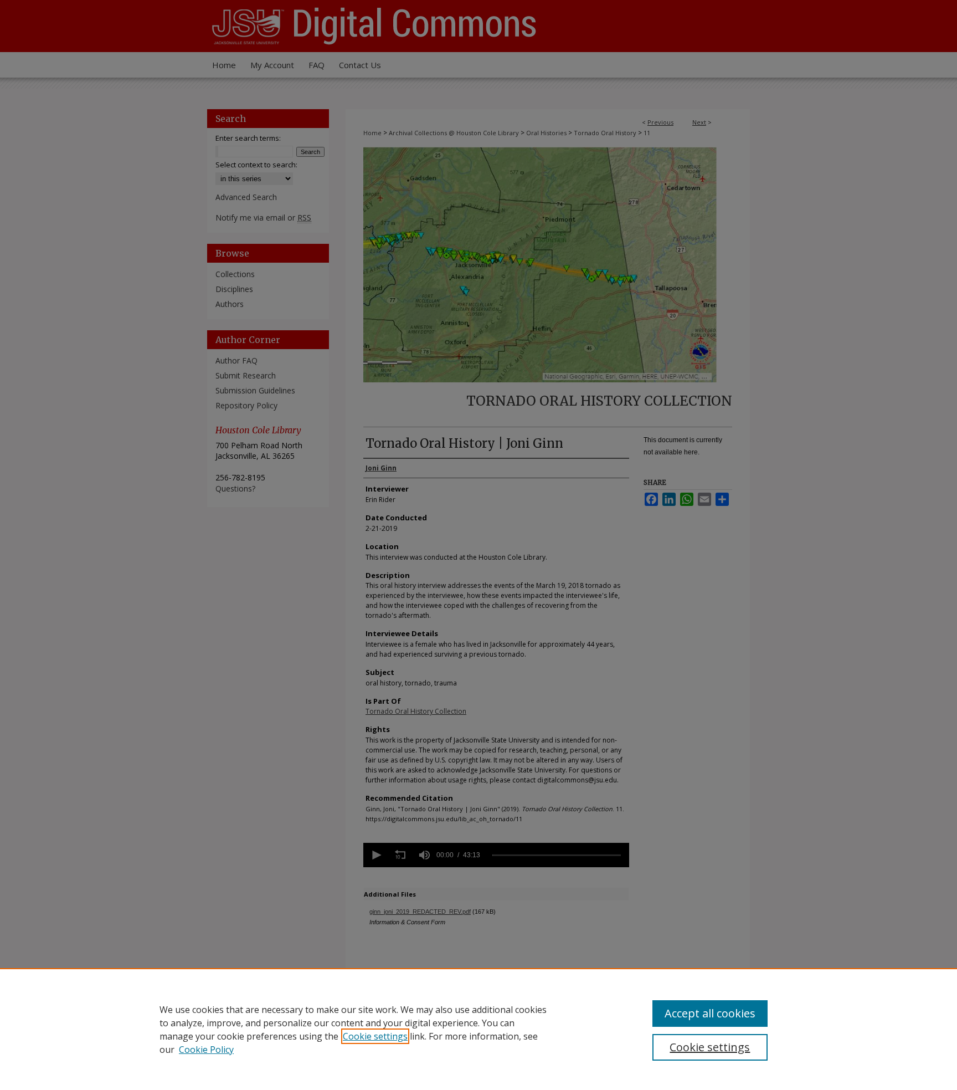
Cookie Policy (206, 1049)
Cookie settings (375, 1036)
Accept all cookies (710, 1013)
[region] (478, 1029)
